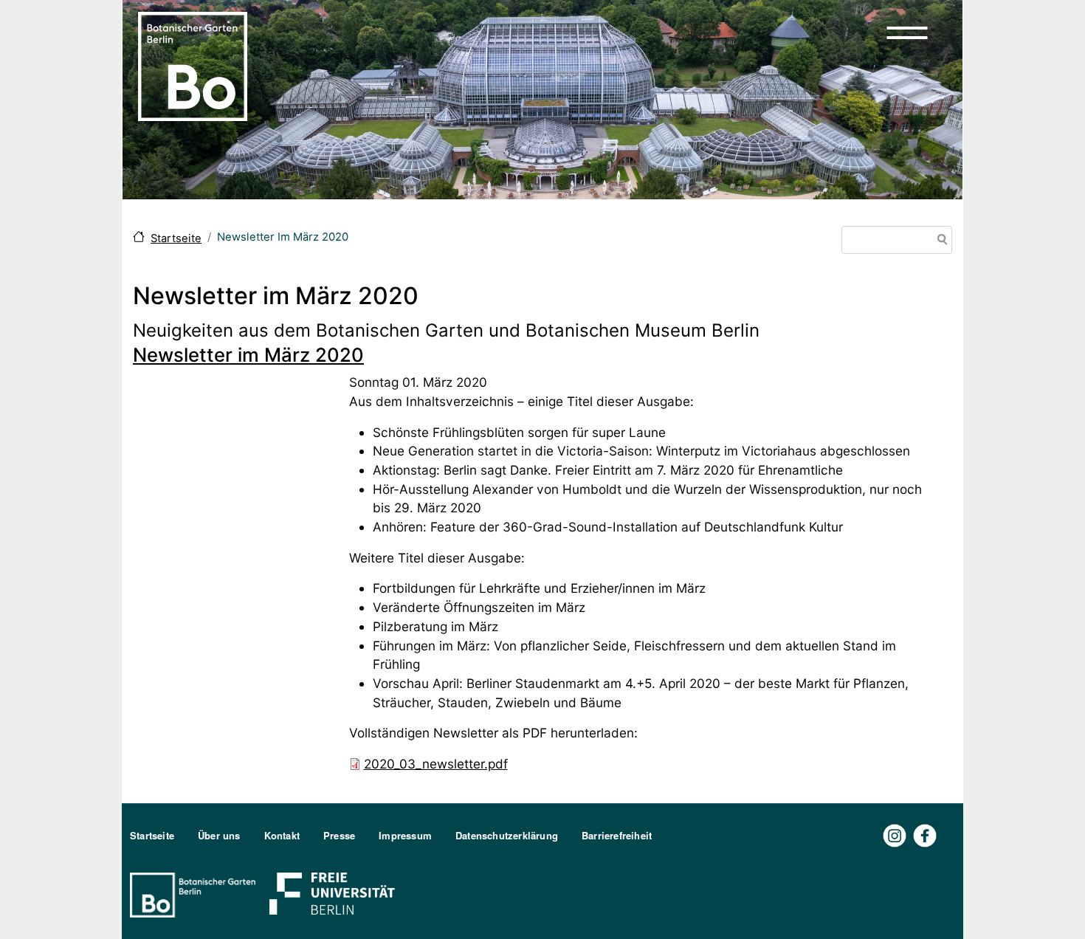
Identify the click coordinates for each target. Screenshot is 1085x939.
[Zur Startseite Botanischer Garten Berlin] (192, 65)
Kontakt (282, 835)
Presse (339, 835)
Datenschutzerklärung (506, 835)
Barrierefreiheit (617, 835)
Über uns (219, 835)
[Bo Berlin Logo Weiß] (195, 894)
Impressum (405, 835)
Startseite (176, 238)
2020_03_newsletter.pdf (436, 763)
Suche (939, 241)
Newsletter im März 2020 (248, 354)
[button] (907, 32)
